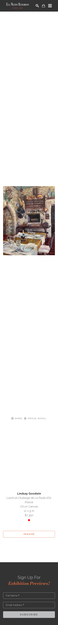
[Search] (37, 5)
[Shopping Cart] (43, 6)
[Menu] (50, 5)
